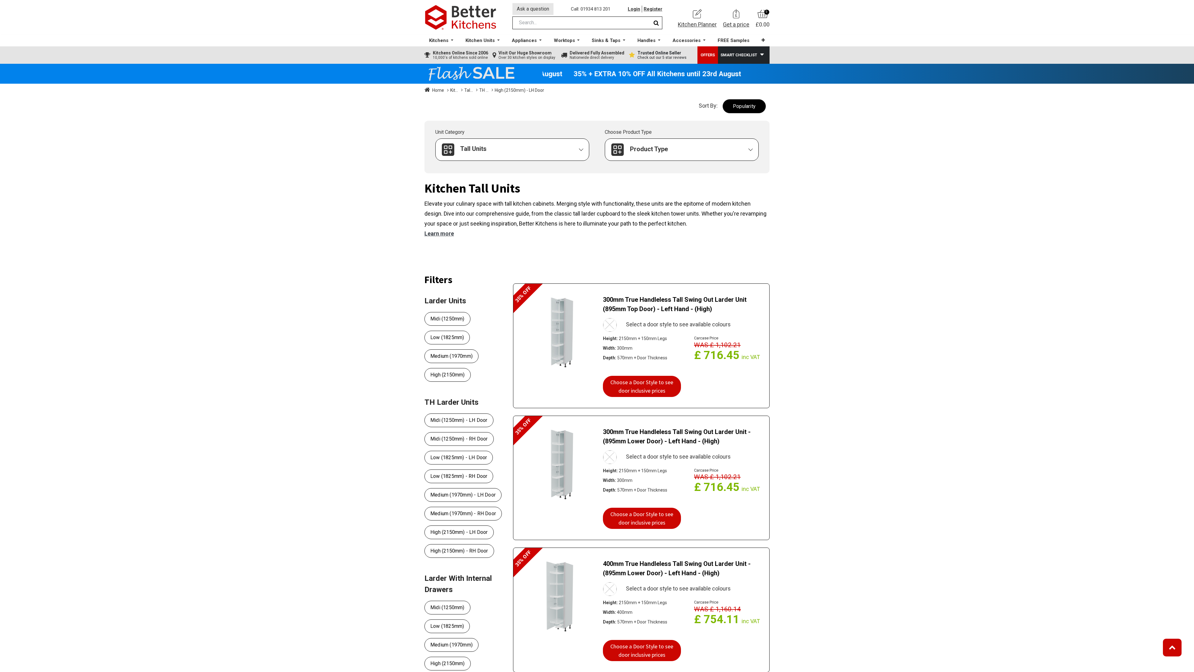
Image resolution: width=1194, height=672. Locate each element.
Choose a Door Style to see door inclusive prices (641, 386)
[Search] (656, 23)
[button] (763, 40)
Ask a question (533, 9)
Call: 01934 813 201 (590, 9)
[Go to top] (1172, 647)
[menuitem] (733, 40)
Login (634, 9)
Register (653, 9)
